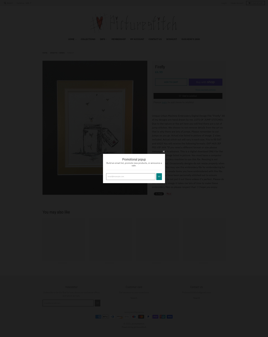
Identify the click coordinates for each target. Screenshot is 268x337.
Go (159, 176)
